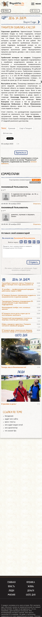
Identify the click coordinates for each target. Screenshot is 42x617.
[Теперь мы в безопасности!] (21, 351)
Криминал (11, 128)
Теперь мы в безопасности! (13, 367)
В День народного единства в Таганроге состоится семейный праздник (16, 325)
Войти (36, 11)
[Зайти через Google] (34, 243)
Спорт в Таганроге (26, 128)
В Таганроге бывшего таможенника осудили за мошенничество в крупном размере (19, 296)
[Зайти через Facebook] (25, 243)
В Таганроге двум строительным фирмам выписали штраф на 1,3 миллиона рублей (17, 331)
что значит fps (10, 431)
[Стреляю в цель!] (21, 388)
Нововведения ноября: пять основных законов (16, 308)
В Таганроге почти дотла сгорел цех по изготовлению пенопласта (16, 314)
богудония (9, 416)
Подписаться (21, 152)
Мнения (11, 594)
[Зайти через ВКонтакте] (21, 243)
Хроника (30, 582)
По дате (35, 180)
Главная (11, 582)
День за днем (21, 280)
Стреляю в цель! (8, 404)
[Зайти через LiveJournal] (29, 243)
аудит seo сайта (11, 419)
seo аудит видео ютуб (14, 425)
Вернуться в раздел (30, 22)
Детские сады (7, 133)
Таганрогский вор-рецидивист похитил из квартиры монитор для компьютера (17, 319)
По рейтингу (34, 182)
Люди (21, 372)
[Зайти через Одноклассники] (38, 243)
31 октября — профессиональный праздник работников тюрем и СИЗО (18, 290)
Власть (11, 586)
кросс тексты (10, 422)
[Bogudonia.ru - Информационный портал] (12, 4)
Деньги (30, 590)
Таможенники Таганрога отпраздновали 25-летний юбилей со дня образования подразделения (17, 303)
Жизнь (30, 586)
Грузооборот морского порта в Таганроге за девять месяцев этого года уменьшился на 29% (18, 284)
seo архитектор (11, 428)
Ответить (37, 204)
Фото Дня (21, 335)
